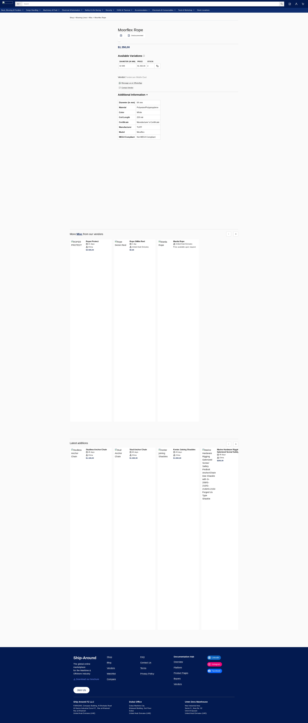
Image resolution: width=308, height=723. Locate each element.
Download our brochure (87, 679)
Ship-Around (84, 658)
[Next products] (235, 234)
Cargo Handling (32, 10)
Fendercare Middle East (135, 77)
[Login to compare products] (157, 66)
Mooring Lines (81, 18)
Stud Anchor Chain (138, 450)
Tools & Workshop (185, 10)
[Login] (296, 4)
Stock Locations (203, 10)
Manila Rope (178, 241)
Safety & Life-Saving (93, 10)
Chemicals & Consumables (162, 10)
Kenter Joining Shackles (184, 450)
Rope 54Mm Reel (137, 241)
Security (109, 10)
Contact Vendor (127, 88)
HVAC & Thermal (123, 10)
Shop (72, 18)
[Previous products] (228, 234)
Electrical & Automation (71, 10)
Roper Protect (92, 241)
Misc (91, 18)
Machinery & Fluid (50, 10)
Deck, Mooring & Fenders (11, 10)
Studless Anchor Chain (96, 450)
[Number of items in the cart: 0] (303, 4)
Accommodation (141, 10)
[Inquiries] (289, 4)
